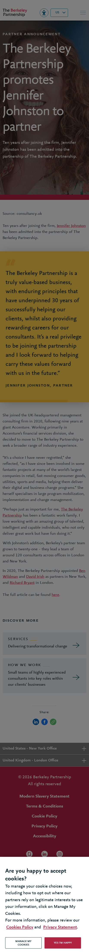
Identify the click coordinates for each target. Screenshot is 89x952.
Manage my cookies (23, 943)
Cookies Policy (19, 927)
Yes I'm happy (63, 942)
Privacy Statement (60, 927)
